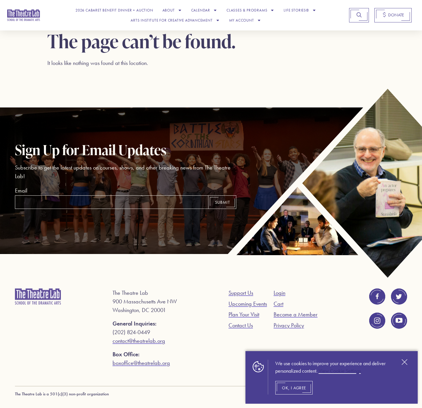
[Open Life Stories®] (314, 10)
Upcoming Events (248, 303)
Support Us (241, 293)
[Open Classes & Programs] (272, 10)
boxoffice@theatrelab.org (141, 363)
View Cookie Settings (340, 371)
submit (222, 202)
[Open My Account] (259, 20)
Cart (278, 303)
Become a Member (296, 314)
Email (21, 190)
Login (279, 293)
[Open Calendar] (215, 10)
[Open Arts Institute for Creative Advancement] (218, 20)
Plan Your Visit (244, 314)
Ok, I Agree (294, 388)
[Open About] (180, 10)
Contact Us (241, 325)
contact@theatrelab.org (139, 341)
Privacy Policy (289, 325)
